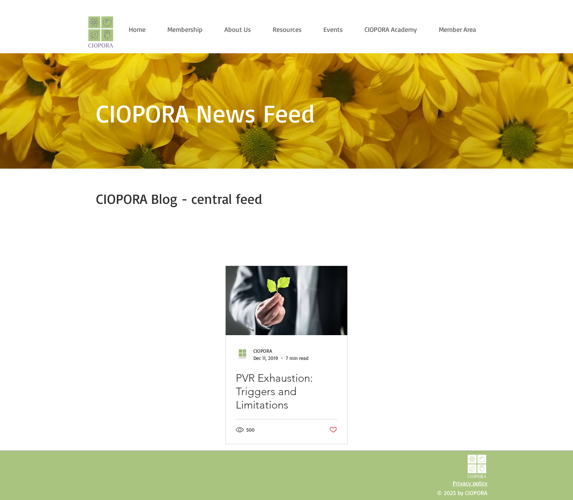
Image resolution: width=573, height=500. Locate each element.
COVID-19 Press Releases (364, 242)
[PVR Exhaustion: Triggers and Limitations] (286, 300)
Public (135, 242)
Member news (228, 242)
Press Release (176, 242)
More (418, 242)
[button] (473, 244)
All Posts (100, 242)
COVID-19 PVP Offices (290, 242)
